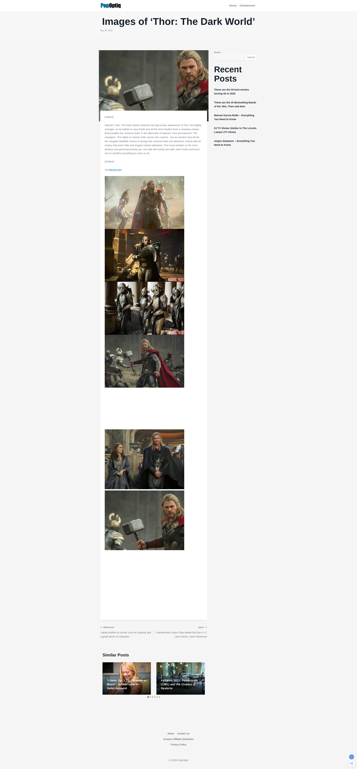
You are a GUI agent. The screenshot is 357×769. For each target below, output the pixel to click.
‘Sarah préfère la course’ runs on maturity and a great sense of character (125, 632)
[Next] (199, 678)
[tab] (148, 697)
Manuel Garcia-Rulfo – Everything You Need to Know (234, 117)
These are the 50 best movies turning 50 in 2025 (231, 91)
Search (217, 52)
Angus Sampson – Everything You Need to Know (234, 143)
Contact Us (183, 733)
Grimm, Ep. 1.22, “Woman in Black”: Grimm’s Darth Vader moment (126, 684)
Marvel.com (115, 169)
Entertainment (247, 5)
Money (233, 5)
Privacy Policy (178, 744)
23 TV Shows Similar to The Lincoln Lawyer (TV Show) (235, 130)
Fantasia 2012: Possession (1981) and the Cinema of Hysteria (179, 684)
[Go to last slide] (107, 678)
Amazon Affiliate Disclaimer (178, 739)
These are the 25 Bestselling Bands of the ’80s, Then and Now (235, 104)
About (170, 733)
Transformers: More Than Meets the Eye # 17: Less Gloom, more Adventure (181, 632)
